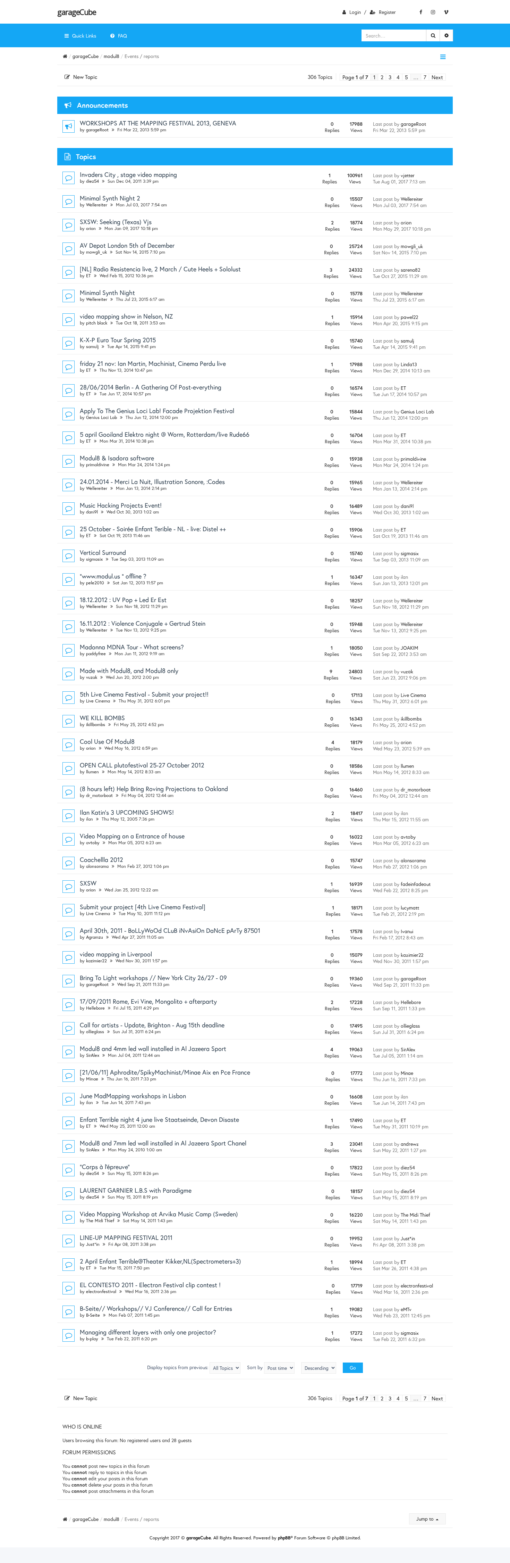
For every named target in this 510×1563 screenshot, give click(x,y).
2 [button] (382, 77)
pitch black (96, 323)
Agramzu (94, 937)
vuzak (91, 677)
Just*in (93, 1244)
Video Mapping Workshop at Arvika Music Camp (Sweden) (159, 1214)
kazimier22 (96, 961)
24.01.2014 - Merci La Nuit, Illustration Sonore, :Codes (152, 481)
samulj (92, 346)
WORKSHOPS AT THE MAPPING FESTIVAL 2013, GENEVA (158, 123)
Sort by (255, 1367)
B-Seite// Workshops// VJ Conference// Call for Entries (156, 1308)
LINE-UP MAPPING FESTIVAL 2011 (126, 1237)
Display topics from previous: (178, 1367)
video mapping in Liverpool (116, 954)
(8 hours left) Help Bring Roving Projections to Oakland (154, 788)
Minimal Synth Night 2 (110, 198)
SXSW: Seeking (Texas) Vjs (116, 221)
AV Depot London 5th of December (127, 245)
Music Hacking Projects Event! (121, 505)
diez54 (92, 181)
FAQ (122, 35)
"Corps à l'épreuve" (105, 1166)
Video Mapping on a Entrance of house (132, 836)
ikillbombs (95, 724)
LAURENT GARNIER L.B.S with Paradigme (136, 1190)
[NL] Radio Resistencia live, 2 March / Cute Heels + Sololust (160, 269)
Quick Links (84, 35)
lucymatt (410, 907)
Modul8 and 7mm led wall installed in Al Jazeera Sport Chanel (163, 1143)
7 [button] (425, 77)
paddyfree (96, 654)
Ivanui (407, 931)
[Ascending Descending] (318, 1368)
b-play (92, 1339)
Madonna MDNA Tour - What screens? (132, 647)
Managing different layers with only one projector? (148, 1332)
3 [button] (390, 77)
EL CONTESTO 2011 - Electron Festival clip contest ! (150, 1285)
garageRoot (97, 130)
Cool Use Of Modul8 (107, 741)
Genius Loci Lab (101, 417)
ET (88, 276)
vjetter (408, 175)
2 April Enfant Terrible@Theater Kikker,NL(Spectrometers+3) (160, 1261)
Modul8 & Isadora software (117, 458)
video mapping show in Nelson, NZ (126, 316)
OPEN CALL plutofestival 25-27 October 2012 (142, 765)
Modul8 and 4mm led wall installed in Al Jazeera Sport (153, 1048)
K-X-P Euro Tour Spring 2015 (118, 340)
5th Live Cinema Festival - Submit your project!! (144, 694)
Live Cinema (98, 701)
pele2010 (95, 583)
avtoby (93, 843)
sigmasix (94, 559)
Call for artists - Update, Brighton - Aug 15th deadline (152, 1025)
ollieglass (95, 1032)
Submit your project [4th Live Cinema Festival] (142, 907)
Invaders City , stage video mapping (128, 174)
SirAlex (92, 1055)
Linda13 (409, 364)
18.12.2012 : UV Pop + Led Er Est (123, 599)
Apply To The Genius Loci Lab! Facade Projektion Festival (157, 410)
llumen (92, 772)
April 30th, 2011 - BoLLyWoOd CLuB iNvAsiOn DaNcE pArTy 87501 (170, 930)
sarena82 (410, 269)
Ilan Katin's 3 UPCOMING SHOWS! (127, 812)
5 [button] (406, 77)
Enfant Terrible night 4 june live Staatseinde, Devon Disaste (159, 1119)
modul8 (111, 56)
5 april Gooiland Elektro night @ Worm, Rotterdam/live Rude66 (164, 434)
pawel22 (409, 317)
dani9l (92, 512)
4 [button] (398, 77)
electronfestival (101, 1291)
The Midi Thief (100, 1221)
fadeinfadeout (416, 884)
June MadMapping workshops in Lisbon (133, 1096)
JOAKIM (409, 647)
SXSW (88, 883)
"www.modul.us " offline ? (113, 576)
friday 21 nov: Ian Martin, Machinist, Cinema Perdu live (153, 363)
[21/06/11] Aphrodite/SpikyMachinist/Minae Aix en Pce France (165, 1072)
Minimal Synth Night (107, 292)
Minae (92, 1079)
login (355, 12)
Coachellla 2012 (101, 859)
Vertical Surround (103, 552)
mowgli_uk (96, 252)
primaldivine (97, 465)
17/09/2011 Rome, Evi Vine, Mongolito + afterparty (148, 1001)
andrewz (410, 1144)
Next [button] (437, 77)
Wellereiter (96, 205)
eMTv (406, 1309)
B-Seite (93, 1315)
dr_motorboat (99, 795)
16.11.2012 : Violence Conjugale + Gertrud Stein (142, 623)
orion (91, 228)
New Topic (85, 77)
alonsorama (97, 866)
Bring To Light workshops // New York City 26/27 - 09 (153, 977)
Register (387, 12)
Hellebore (95, 1008)
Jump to (425, 1518)
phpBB (284, 1538)
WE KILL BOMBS (102, 718)
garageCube (76, 12)
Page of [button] (355, 77)
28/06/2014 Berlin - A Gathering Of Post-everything (150, 387)
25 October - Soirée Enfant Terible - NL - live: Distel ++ (153, 529)
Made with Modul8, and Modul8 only (129, 670)
